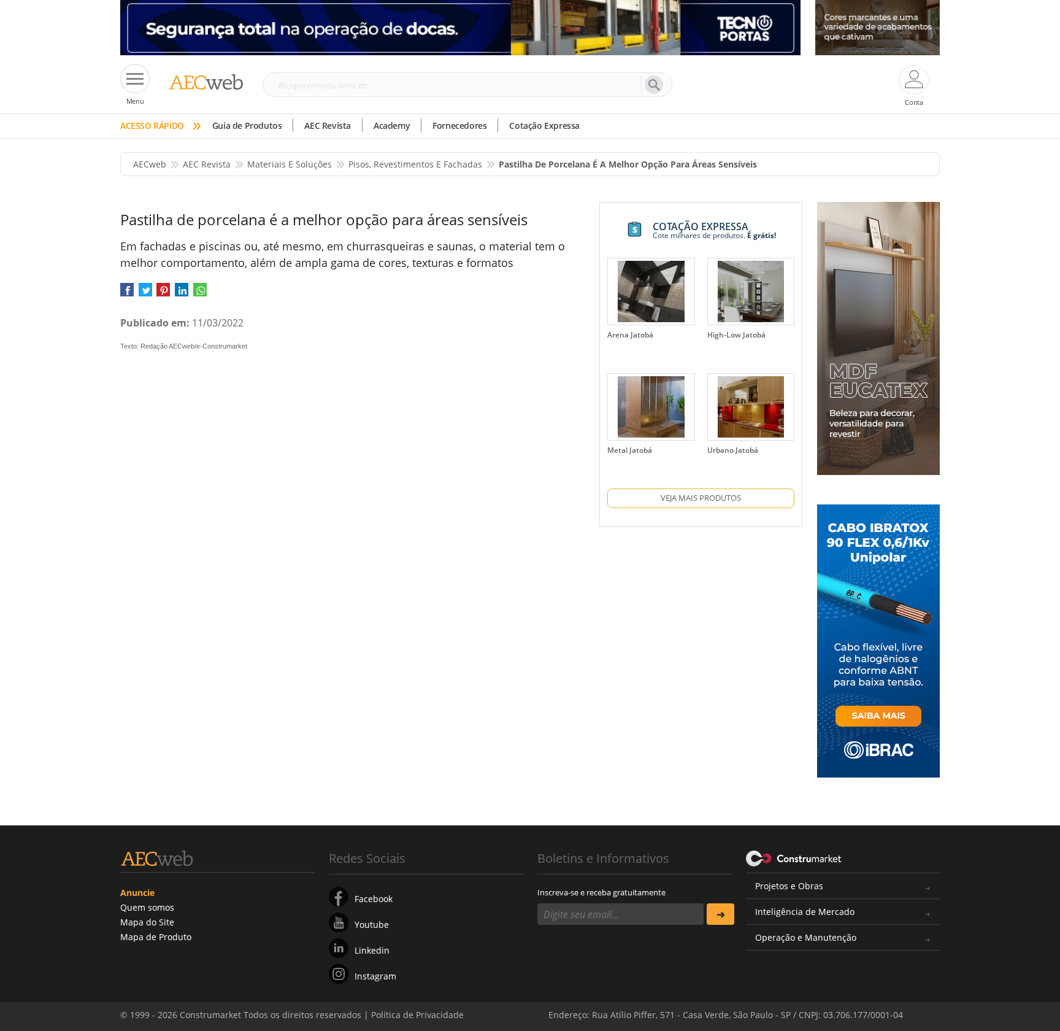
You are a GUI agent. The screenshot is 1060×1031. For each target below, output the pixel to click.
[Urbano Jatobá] (751, 407)
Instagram (375, 976)
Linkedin (372, 950)
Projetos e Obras (789, 886)
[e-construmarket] (794, 857)
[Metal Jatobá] (651, 407)
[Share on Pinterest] (163, 293)
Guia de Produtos (247, 125)
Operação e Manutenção (805, 937)
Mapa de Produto (155, 937)
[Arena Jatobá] (651, 291)
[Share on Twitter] (145, 293)
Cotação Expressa (544, 125)
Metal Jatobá (629, 450)
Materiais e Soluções (289, 164)
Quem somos (147, 907)
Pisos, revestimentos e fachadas (415, 164)
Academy (392, 125)
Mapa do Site (147, 922)
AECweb (149, 164)
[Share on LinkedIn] (181, 293)
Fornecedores (459, 125)
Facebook (374, 899)
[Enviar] (720, 914)
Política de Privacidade (815, 1005)
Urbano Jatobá (732, 450)
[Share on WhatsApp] (200, 293)
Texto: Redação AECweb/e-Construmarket (183, 346)
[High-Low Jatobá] (751, 291)
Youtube (372, 924)
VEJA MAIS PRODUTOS (701, 497)
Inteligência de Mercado (805, 911)
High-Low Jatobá (736, 335)
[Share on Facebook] (127, 293)
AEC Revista (327, 125)
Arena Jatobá (630, 335)
